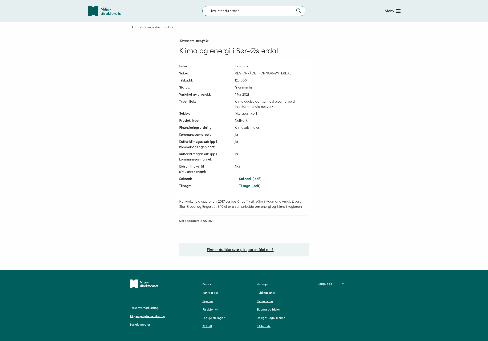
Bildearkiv (263, 326)
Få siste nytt (210, 309)
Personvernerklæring (144, 308)
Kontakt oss (210, 293)
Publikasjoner (266, 293)
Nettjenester (265, 301)
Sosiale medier (140, 324)
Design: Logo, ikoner (271, 318)
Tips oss (207, 301)
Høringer (263, 284)
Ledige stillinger (213, 318)
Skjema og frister (268, 309)
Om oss (207, 284)
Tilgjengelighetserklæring (147, 316)
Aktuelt (207, 326)
